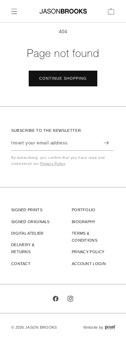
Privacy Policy (52, 163)
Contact (20, 264)
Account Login (89, 264)
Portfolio (84, 210)
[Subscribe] (106, 143)
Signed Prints (26, 210)
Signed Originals (30, 222)
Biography (84, 222)
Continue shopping (63, 78)
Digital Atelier (27, 233)
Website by (99, 327)
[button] (14, 11)
